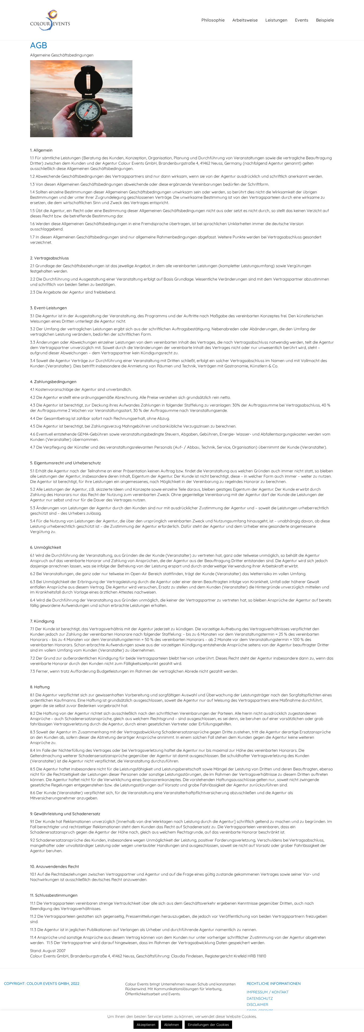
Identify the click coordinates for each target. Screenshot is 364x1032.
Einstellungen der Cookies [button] (208, 1024)
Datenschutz (260, 998)
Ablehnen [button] (171, 1024)
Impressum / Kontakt (268, 992)
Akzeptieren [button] (146, 1024)
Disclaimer (257, 1004)
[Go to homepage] (50, 20)
